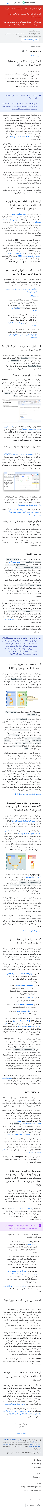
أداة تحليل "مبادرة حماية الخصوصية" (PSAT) (19, 454)
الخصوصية (33, 1499)
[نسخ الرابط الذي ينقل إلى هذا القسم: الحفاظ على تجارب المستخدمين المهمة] (39, 1304)
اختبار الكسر (33, 296)
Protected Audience (24, 1004)
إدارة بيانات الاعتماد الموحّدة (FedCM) (20, 974)
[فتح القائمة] (38, 2)
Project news (36, 1467)
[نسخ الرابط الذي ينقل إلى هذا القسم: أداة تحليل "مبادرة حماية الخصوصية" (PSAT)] (39, 449)
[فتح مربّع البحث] (19, 2)
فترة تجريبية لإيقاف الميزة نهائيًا (21, 1208)
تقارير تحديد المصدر (23, 1011)
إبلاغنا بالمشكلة (7, 1078)
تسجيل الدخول (7, 3)
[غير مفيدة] (23, 51)
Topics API (28, 998)
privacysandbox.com (18, 214)
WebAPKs (5, 638)
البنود (39, 1499)
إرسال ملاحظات (33, 56)
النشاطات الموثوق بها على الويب (19, 638)
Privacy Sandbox (36, 46)
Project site (37, 1477)
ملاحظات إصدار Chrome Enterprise (19, 1134)
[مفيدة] (26, 51)
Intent (24, 1286)
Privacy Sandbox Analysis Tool (30, 1487)
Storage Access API (33, 877)
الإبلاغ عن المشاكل (8, 619)
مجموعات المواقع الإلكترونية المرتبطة (23, 821)
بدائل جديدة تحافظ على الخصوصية (29, 505)
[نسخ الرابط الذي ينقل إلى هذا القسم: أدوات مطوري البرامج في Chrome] (10, 375)
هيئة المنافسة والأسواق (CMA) (19, 136)
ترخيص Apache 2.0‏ (35, 1444)
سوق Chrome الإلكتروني (17, 509)
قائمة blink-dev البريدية (11, 1286)
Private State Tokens (24, 986)
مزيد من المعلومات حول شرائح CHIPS (28, 794)
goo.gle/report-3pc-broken (15, 1404)
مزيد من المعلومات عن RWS (31, 931)
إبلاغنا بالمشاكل (30, 1152)
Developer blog (36, 1464)
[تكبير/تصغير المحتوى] (28, 71)
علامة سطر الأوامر (14, 562)
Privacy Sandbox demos (32, 1490)
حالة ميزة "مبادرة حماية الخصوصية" (31, 22)
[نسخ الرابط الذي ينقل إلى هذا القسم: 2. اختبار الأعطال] (22, 554)
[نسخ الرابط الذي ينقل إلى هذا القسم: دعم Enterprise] (21, 1092)
